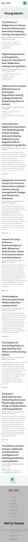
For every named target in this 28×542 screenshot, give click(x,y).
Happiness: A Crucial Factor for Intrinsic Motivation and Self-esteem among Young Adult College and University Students (14, 189)
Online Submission (14, 510)
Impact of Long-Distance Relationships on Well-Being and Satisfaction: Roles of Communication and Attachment (13, 248)
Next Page (14, 482)
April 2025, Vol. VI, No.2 (19, 148)
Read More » (5, 174)
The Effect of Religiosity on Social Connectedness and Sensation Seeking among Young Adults (14, 28)
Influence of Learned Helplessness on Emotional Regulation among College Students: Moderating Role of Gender (14, 95)
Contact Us (14, 516)
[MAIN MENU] (24, 3)
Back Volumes (14, 513)
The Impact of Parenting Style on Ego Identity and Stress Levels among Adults (14, 348)
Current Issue (14, 506)
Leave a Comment (7, 37)
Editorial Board (14, 503)
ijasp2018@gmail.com (14, 535)
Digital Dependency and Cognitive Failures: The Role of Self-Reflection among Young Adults (14, 60)
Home (14, 497)
